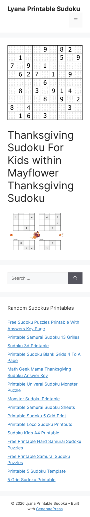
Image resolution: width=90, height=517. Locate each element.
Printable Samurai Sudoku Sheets (41, 407)
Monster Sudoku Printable (34, 398)
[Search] (75, 278)
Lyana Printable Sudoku (44, 9)
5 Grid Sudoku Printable (32, 479)
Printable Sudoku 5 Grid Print (37, 415)
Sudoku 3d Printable (28, 345)
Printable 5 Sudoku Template (37, 471)
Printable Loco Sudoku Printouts (40, 424)
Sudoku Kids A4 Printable (33, 432)
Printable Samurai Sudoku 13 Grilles (44, 337)
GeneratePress (49, 508)
